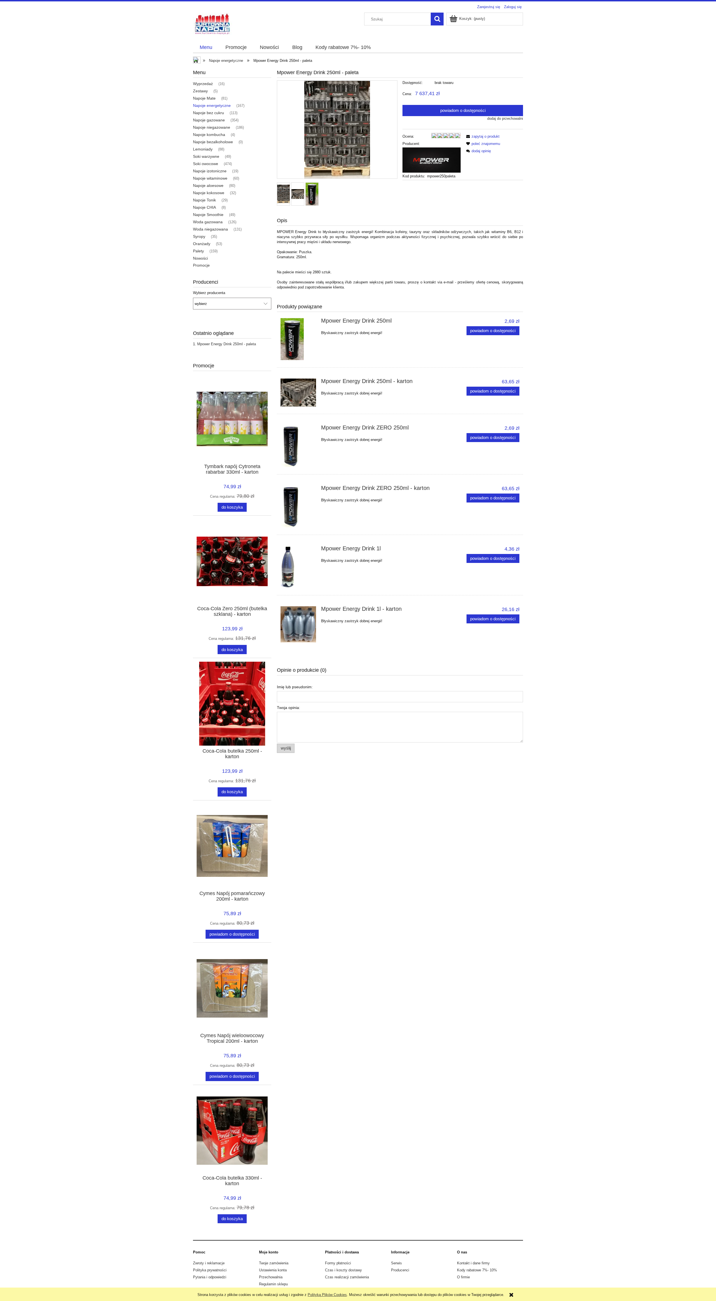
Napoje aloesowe (208, 185)
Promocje (201, 265)
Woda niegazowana (210, 229)
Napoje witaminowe (210, 178)
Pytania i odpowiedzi (209, 1277)
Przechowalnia (270, 1277)
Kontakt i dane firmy (473, 1263)
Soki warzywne (206, 156)
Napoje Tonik (204, 200)
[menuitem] (206, 47)
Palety (198, 251)
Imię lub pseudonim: (295, 687)
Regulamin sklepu (273, 1284)
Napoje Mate (204, 98)
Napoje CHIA (204, 207)
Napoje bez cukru (208, 113)
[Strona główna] (212, 24)
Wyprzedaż (203, 83)
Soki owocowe (205, 163)
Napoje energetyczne (212, 105)
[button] (482, 136)
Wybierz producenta (209, 293)
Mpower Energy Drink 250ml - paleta (226, 344)
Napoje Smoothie (208, 214)
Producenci (400, 1270)
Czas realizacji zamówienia (347, 1277)
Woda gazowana (208, 222)
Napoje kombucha (209, 134)
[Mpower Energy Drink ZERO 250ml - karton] (298, 506)
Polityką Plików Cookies (327, 1295)
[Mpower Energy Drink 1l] (298, 567)
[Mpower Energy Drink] (431, 160)
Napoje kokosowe (208, 193)
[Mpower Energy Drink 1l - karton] (298, 624)
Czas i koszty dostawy (343, 1270)
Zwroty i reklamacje (209, 1263)
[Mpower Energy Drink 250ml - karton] (298, 393)
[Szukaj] (437, 19)
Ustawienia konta (273, 1270)
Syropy (199, 236)
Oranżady (201, 243)
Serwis (396, 1263)
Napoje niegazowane (211, 127)
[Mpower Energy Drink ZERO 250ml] (298, 446)
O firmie (463, 1277)
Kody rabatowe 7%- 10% (477, 1270)
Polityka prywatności (210, 1270)
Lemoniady (203, 149)
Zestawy (200, 91)
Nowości (200, 258)
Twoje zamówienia (273, 1263)
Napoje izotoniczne (210, 171)
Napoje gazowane (209, 120)
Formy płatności (338, 1263)
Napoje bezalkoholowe (213, 142)
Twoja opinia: (288, 707)
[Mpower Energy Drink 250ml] (298, 339)
